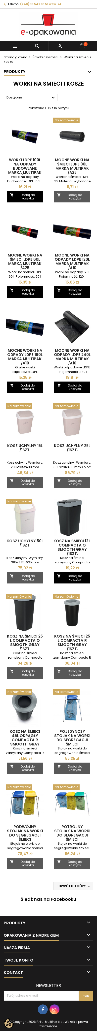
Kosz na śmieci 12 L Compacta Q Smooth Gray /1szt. (72, 547)
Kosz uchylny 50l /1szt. (25, 543)
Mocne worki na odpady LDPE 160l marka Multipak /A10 (25, 357)
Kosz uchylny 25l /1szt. (72, 447)
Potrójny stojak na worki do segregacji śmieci (72, 833)
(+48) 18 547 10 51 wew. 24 (40, 4)
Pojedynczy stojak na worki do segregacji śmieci (72, 738)
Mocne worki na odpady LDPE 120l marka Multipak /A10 (72, 261)
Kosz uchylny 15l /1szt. (25, 447)
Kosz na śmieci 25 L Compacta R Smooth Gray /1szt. (72, 642)
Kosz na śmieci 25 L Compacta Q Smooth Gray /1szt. (25, 642)
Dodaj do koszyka (22, 196)
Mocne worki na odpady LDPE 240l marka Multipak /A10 (72, 357)
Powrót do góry (73, 886)
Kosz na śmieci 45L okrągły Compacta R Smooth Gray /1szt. (25, 740)
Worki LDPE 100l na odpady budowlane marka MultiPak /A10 (25, 168)
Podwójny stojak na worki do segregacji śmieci (25, 833)
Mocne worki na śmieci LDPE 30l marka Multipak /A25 (72, 166)
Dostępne (31, 98)
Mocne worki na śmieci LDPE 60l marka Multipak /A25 (25, 261)
